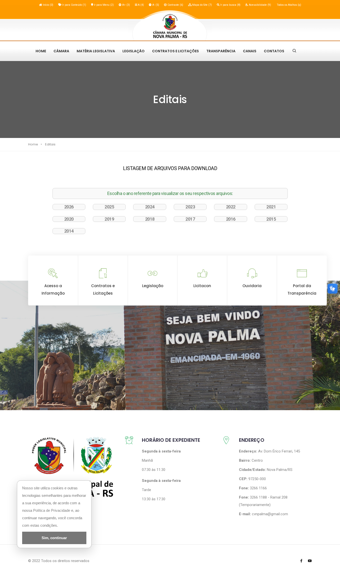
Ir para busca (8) (230, 4)
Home (41, 51)
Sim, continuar (54, 538)
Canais (249, 51)
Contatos (274, 51)
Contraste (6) (175, 4)
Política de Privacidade (51, 510)
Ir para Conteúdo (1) (73, 4)
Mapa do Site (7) (201, 4)
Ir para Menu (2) (103, 4)
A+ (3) (125, 4)
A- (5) (155, 4)
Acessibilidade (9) (259, 4)
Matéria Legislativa (96, 51)
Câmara (61, 51)
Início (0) (47, 4)
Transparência (220, 51)
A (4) (140, 4)
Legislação (133, 51)
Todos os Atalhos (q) (288, 4)
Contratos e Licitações (175, 51)
